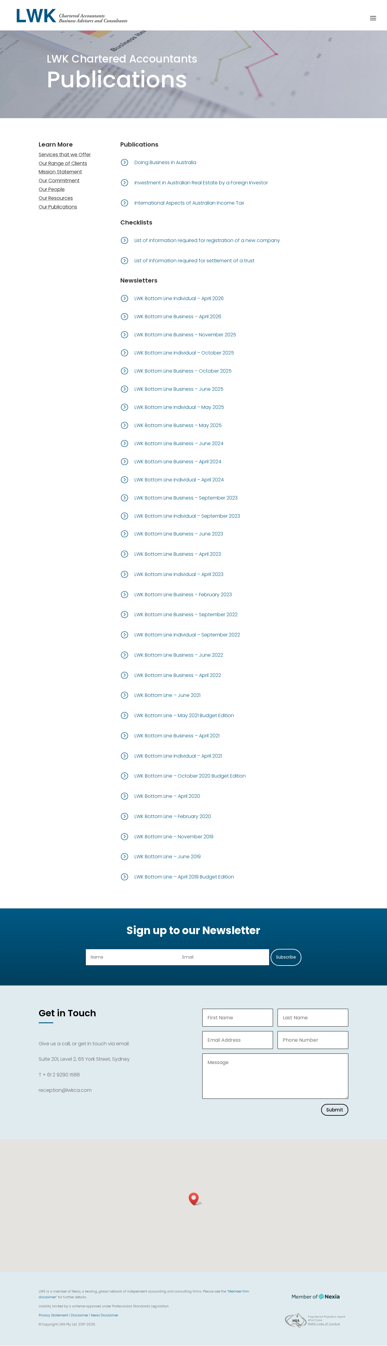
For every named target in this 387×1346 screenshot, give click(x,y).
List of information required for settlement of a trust (195, 260)
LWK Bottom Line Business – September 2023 (186, 497)
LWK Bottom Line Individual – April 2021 (178, 755)
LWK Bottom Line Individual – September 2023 (187, 516)
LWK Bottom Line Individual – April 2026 (179, 298)
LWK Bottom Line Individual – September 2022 (187, 634)
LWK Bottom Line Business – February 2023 (183, 594)
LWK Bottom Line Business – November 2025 (185, 334)
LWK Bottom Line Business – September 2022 (186, 614)
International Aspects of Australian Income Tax (189, 202)
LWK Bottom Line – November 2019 (174, 836)
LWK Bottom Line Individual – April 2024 (179, 479)
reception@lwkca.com (65, 1090)
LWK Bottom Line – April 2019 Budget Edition (184, 876)
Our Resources (56, 198)
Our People (52, 189)
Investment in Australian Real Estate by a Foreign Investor (201, 182)
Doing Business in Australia (165, 162)
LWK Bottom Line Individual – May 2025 (179, 407)
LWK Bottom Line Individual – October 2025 (184, 352)
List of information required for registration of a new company (207, 240)
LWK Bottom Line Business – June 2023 (179, 533)
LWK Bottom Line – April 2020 (167, 796)
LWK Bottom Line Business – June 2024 (179, 443)
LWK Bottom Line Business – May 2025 (178, 425)
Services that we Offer (65, 154)
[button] (196, 1198)
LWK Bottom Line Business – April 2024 (178, 461)
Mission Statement (60, 171)
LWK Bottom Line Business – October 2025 (183, 370)
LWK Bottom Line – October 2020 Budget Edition (190, 775)
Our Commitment (59, 180)
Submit (334, 1110)
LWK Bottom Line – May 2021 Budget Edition (184, 715)
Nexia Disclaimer (104, 1315)
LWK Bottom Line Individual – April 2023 (179, 574)
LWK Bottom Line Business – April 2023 (178, 554)
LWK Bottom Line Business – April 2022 (178, 675)
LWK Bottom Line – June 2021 (167, 695)
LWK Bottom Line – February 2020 (173, 816)
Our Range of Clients (63, 163)
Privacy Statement (53, 1315)
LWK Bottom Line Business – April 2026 (178, 316)
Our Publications (58, 206)
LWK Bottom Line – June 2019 (168, 856)
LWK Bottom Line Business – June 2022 (179, 655)
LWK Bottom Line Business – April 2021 (177, 735)
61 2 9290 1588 (63, 1074)
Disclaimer (79, 1315)
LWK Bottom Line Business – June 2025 (179, 389)
